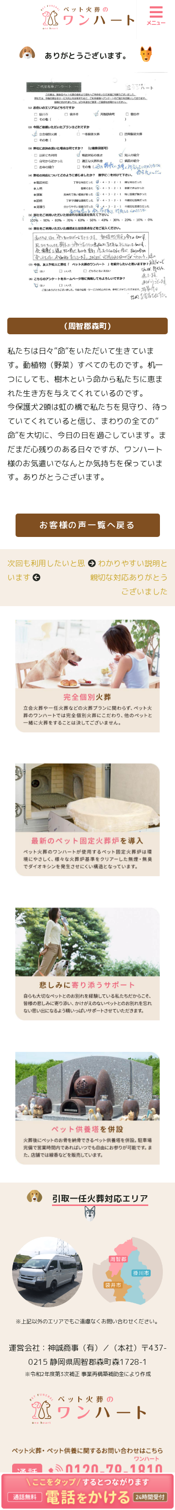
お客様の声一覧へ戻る (87, 525)
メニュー (156, 23)
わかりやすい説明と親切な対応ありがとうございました (129, 577)
